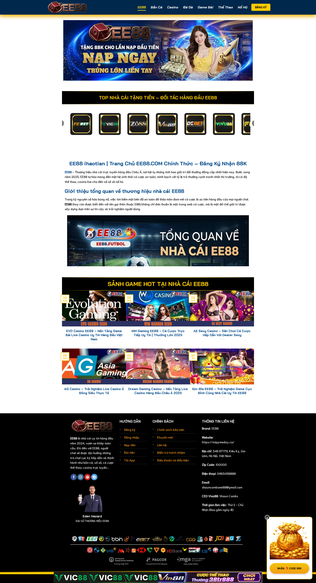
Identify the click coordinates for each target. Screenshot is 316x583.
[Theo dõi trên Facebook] (74, 477)
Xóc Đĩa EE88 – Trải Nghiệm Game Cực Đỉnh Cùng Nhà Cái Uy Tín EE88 (222, 391)
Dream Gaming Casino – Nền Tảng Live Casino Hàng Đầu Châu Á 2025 (158, 391)
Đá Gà (188, 7)
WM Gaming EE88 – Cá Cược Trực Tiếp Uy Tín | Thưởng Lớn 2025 (158, 333)
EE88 (142, 7)
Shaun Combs (228, 496)
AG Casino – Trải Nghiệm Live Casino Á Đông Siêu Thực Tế (94, 391)
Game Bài (205, 7)
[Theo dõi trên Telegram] (94, 477)
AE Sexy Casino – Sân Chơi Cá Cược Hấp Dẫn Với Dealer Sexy (222, 333)
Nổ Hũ (242, 7)
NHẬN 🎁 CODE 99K (289, 568)
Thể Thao (225, 7)
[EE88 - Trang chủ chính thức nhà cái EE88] (67, 7)
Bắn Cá (156, 7)
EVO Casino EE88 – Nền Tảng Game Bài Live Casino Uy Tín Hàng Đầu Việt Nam (94, 335)
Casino (172, 7)
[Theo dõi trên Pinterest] (87, 477)
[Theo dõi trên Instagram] (80, 477)
